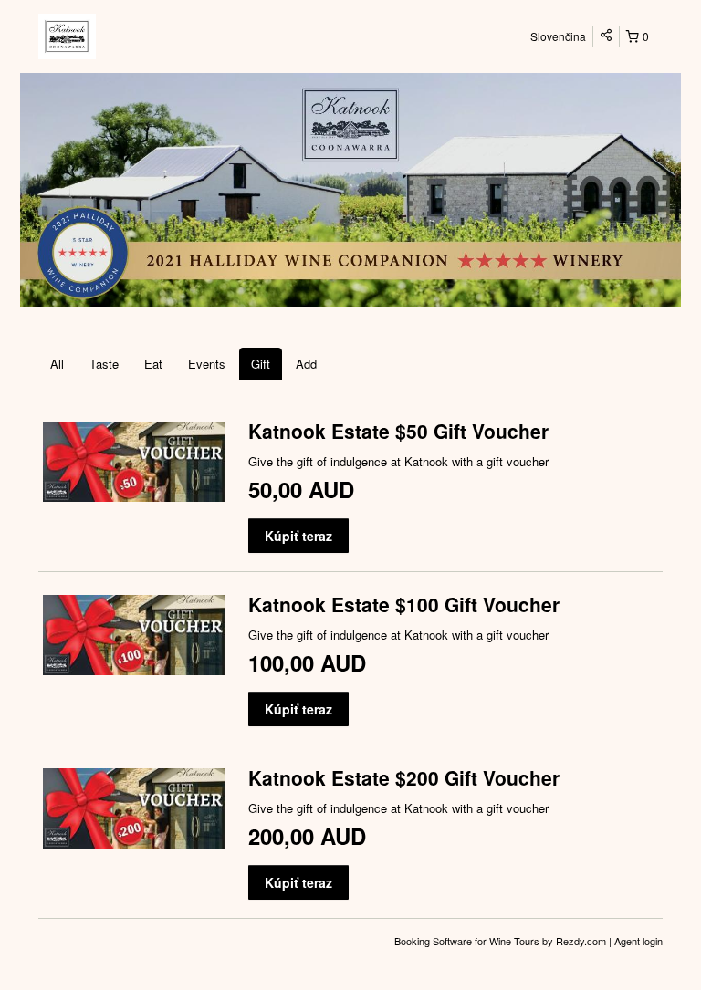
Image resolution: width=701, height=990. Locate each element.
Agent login (638, 940)
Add (306, 363)
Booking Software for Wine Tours (468, 940)
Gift (260, 363)
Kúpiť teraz (298, 535)
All (57, 363)
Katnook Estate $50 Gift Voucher (398, 430)
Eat (153, 363)
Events (206, 363)
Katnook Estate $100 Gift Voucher (404, 604)
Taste (104, 363)
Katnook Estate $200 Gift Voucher (404, 777)
